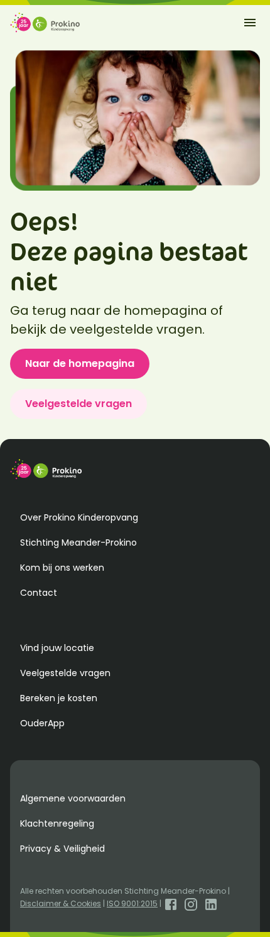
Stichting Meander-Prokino (78, 542)
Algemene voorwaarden (73, 798)
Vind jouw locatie (57, 648)
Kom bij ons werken (62, 567)
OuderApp (42, 723)
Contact (38, 592)
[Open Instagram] (190, 903)
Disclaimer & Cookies (60, 903)
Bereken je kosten (58, 698)
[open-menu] (250, 23)
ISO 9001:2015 (132, 903)
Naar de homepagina (79, 363)
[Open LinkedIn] (211, 903)
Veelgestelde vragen (78, 403)
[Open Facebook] (170, 903)
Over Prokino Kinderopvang (79, 517)
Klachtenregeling (57, 823)
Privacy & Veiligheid (62, 848)
